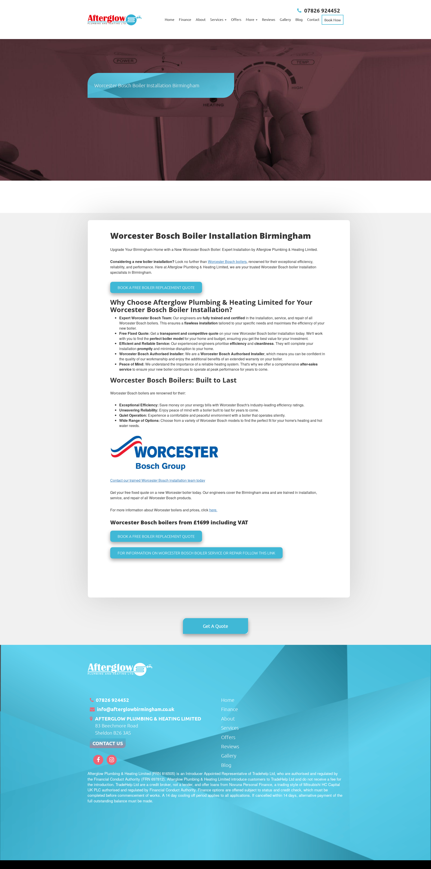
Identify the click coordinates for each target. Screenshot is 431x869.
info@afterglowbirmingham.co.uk (135, 709)
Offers (236, 19)
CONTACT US (107, 743)
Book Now (332, 20)
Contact (313, 19)
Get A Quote (215, 626)
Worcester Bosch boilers (227, 261)
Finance (185, 19)
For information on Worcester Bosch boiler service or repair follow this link (196, 552)
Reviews (268, 19)
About (201, 19)
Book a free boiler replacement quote (156, 287)
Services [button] (217, 19)
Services (230, 728)
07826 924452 (322, 10)
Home (169, 19)
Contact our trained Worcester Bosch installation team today (157, 480)
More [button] (250, 19)
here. (213, 509)
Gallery (285, 19)
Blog (299, 19)
